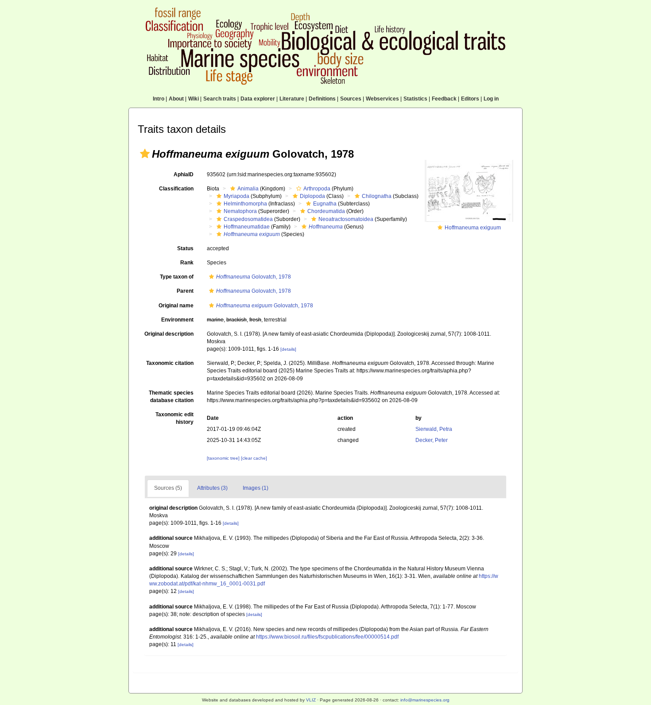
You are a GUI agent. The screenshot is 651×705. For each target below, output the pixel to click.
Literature (291, 99)
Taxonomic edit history (174, 418)
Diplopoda (312, 196)
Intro (158, 99)
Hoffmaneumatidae (247, 227)
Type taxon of (177, 277)
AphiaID (184, 174)
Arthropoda (316, 189)
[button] (145, 153)
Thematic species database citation (171, 396)
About (176, 99)
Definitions (322, 99)
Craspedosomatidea (248, 219)
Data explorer (257, 99)
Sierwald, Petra (433, 429)
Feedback (444, 99)
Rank (187, 263)
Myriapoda (236, 196)
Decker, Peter (431, 440)
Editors (470, 99)
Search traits (219, 99)
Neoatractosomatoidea (345, 219)
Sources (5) (168, 488)
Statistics (415, 99)
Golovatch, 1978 (253, 277)
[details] (288, 349)
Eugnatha (325, 204)
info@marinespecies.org (425, 699)
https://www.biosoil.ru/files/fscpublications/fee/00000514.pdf (327, 637)
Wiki (193, 99)
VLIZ (311, 699)
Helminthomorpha (245, 204)
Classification (176, 189)
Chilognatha (376, 196)
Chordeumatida (326, 211)
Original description (169, 334)
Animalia (248, 189)
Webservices (382, 99)
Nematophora (240, 211)
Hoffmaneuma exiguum (473, 228)
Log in (491, 99)
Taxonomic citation (170, 363)
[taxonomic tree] (224, 458)
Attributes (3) (212, 488)
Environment (177, 320)
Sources (350, 99)
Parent (185, 291)
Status (185, 248)
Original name (176, 305)
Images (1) (255, 488)
